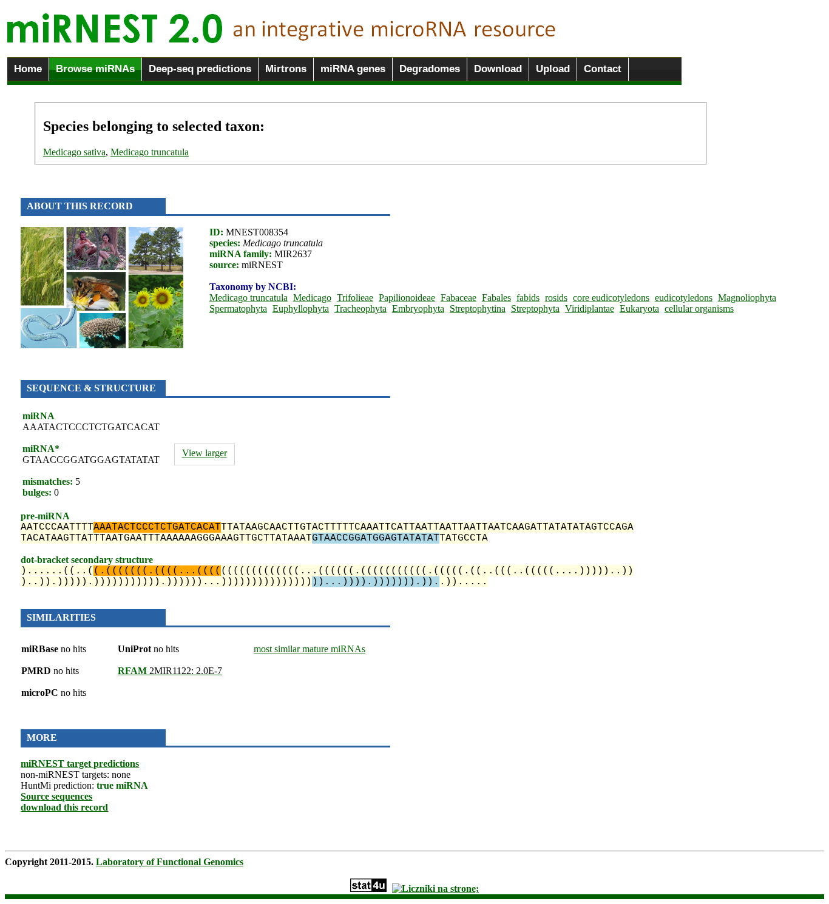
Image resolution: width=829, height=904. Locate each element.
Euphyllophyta (300, 308)
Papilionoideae (407, 297)
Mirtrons (285, 69)
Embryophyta (418, 308)
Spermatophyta (238, 308)
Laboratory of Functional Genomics (169, 862)
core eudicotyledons (611, 297)
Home (28, 69)
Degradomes (429, 69)
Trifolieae (355, 297)
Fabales (496, 297)
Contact (602, 69)
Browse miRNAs (95, 69)
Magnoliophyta (747, 297)
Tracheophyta (360, 308)
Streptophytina (478, 308)
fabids (528, 297)
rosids (556, 297)
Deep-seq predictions (200, 69)
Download (498, 69)
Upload (553, 69)
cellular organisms (699, 308)
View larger (204, 453)
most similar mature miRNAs (309, 649)
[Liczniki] (435, 888)
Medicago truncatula (149, 152)
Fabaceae (458, 297)
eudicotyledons (683, 297)
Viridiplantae (589, 308)
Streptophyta (535, 308)
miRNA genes (352, 69)
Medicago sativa (74, 152)
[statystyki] (368, 888)
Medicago (312, 297)
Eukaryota (639, 308)
